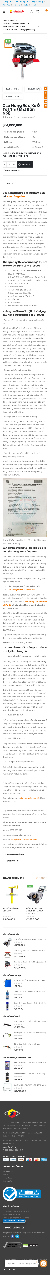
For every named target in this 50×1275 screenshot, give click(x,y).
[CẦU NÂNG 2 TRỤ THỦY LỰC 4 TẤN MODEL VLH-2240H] (7, 1088)
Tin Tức (6, 5)
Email (46, 106)
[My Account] (31, 12)
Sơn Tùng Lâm (16, 196)
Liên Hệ (17, 5)
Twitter (46, 93)
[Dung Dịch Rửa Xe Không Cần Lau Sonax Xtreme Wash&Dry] (7, 995)
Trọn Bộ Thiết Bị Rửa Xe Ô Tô (15, 156)
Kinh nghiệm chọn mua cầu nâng (16, 1218)
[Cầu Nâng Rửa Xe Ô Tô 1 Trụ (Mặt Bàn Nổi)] (7, 965)
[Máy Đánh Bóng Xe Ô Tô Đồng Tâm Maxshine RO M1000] (7, 1024)
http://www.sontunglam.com (24, 839)
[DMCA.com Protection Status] (30, 1245)
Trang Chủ (8, 1)
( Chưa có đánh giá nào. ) (24, 117)
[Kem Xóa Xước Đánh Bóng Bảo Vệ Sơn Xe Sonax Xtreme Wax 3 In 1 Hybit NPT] (7, 1065)
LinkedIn (46, 97)
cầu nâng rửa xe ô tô (29, 798)
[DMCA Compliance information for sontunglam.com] (12, 1245)
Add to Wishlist (13, 170)
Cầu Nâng (16, 153)
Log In (34, 5)
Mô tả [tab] (10, 183)
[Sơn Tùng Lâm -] (16, 11)
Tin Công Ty (7, 1181)
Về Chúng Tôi (22, 1)
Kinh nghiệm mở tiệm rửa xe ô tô (16, 1211)
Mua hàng (26, 164)
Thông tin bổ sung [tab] (16, 854)
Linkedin (14, 1270)
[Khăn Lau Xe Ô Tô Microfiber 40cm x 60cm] (7, 983)
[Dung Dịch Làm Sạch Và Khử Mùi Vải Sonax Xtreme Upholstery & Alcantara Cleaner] (7, 1006)
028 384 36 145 (13, 1150)
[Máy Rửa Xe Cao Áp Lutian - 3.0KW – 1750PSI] (7, 942)
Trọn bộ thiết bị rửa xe (11, 1214)
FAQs (26, 5)
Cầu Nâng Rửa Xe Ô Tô (31, 153)
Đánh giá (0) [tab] (13, 861)
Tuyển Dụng (37, 1)
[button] (37, 878)
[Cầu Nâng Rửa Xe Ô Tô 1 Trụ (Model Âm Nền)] (7, 954)
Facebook (46, 88)
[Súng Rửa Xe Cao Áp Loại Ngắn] (7, 1047)
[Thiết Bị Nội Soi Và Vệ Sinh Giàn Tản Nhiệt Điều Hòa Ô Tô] (7, 1036)
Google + (46, 101)
